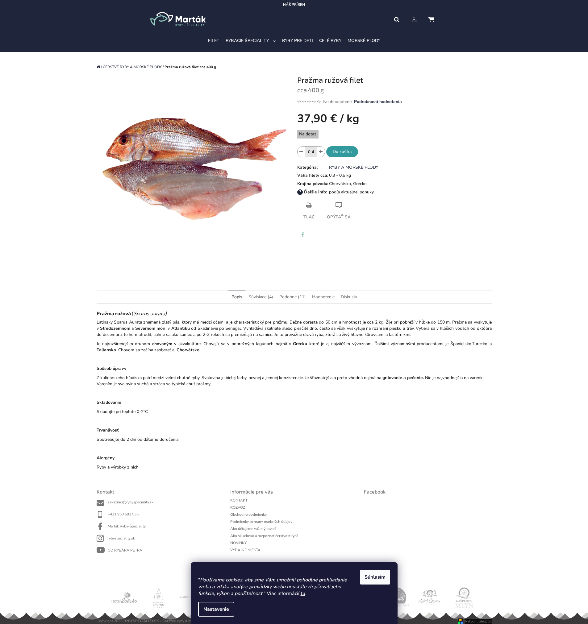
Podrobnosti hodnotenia (378, 102)
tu (303, 593)
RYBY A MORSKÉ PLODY (353, 167)
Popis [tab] (236, 297)
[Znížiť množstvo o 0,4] (301, 152)
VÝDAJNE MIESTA (245, 550)
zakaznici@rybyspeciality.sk (130, 502)
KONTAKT (239, 500)
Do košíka (342, 152)
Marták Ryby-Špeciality (127, 526)
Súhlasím (375, 577)
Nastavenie (216, 609)
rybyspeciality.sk (121, 538)
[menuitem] (214, 41)
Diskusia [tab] (349, 297)
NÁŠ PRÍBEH (294, 4)
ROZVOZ (237, 507)
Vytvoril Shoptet (478, 621)
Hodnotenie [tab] (323, 297)
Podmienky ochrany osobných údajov (261, 521)
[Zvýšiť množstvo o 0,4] (321, 152)
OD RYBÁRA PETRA (125, 550)
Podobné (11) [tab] (292, 297)
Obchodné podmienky (248, 514)
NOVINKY (238, 542)
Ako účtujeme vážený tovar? (253, 528)
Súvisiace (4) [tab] (260, 297)
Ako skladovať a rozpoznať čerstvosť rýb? (264, 535)
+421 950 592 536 (123, 514)
